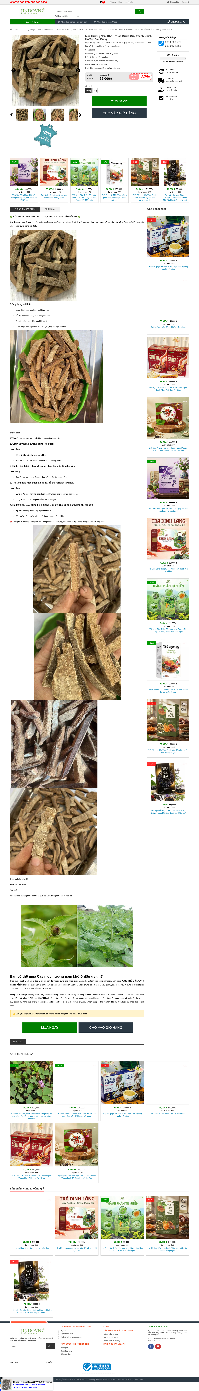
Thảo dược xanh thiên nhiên (91, 29)
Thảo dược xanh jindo (66, 29)
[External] (98, 1367)
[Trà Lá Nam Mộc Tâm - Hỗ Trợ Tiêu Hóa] (168, 304)
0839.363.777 (21, 2)
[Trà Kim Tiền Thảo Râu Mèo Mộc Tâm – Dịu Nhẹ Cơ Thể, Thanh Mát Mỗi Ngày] (84, 179)
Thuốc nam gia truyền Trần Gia (76, 1327)
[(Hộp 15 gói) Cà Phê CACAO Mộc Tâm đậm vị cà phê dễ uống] (168, 244)
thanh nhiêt (48, 29)
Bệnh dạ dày (131, 29)
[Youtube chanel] (158, 1346)
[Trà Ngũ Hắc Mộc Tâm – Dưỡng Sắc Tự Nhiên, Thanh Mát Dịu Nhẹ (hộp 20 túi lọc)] (175, 179)
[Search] (139, 11)
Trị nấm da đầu (67, 1334)
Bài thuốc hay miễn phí (114, 1344)
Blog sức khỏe (116, 2)
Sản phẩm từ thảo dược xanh (118, 1331)
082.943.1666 (39, 2)
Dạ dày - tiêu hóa (162, 29)
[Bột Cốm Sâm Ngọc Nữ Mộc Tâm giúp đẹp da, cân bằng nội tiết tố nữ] (24, 179)
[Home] (32, 11)
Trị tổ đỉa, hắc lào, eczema (71, 1337)
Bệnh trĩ (64, 1331)
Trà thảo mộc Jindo (114, 29)
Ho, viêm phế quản (110, 1338)
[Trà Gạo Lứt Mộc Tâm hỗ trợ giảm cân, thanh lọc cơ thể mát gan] (114, 179)
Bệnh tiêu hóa (66, 1351)
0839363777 (178, 21)
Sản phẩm (14, 1362)
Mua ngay (119, 101)
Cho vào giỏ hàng (119, 113)
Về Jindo (129, 2)
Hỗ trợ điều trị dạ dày (111, 1341)
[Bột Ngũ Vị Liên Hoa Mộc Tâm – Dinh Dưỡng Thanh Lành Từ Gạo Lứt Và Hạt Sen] (168, 425)
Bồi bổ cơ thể (146, 29)
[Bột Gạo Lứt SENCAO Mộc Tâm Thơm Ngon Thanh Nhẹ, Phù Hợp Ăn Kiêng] (168, 365)
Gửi (50, 1346)
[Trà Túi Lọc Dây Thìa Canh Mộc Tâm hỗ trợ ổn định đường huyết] (145, 179)
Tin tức (49, 1362)
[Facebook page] (151, 1346)
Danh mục (31, 22)
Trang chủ (16, 29)
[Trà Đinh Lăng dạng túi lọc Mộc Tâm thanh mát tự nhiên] (54, 179)
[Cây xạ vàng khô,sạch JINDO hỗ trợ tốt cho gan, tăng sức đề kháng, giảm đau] (76, 1090)
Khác (106, 1327)
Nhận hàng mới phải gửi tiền (73, 22)
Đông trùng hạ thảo (33, 29)
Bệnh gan (64, 1348)
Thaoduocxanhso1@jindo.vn (164, 1338)
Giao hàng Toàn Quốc (107, 22)
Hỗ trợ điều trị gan (110, 1334)
